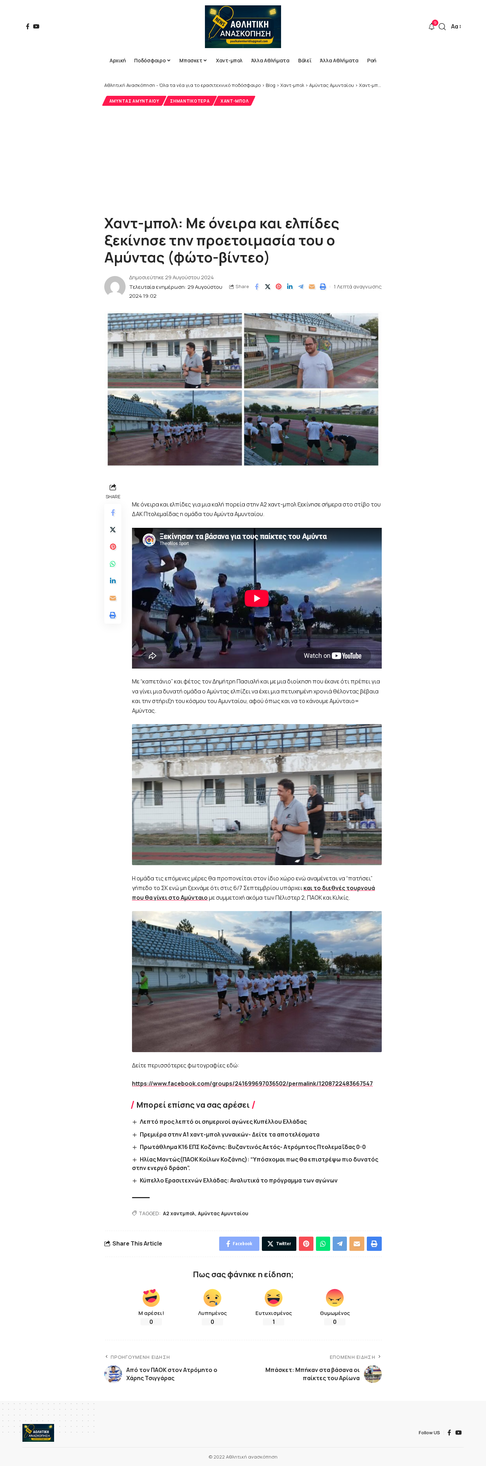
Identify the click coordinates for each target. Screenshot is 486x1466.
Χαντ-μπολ (234, 101)
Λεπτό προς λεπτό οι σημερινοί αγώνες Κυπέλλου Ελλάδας (223, 1122)
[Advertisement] (243, 159)
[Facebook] (27, 26)
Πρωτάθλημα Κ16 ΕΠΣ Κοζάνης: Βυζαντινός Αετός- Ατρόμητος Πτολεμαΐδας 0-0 (253, 1147)
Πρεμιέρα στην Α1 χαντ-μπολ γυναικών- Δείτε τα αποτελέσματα (229, 1134)
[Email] (312, 286)
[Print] (323, 286)
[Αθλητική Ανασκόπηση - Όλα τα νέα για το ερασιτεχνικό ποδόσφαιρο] (243, 26)
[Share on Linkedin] (290, 286)
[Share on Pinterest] (279, 286)
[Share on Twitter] (268, 286)
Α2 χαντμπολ (179, 1213)
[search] (442, 27)
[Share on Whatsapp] (112, 563)
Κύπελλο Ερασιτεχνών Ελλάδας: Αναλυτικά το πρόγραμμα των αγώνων (239, 1180)
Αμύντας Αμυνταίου (134, 101)
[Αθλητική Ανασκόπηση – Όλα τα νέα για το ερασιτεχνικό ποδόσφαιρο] (38, 1433)
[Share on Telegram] (301, 286)
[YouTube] (36, 26)
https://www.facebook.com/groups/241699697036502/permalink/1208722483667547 (252, 1083)
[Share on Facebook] (257, 286)
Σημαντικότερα (190, 101)
